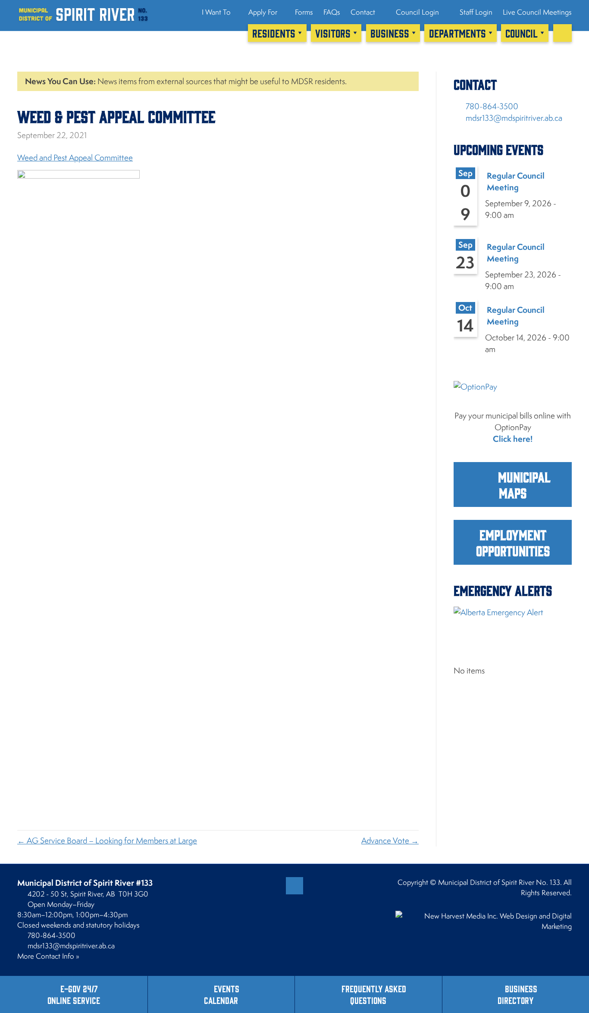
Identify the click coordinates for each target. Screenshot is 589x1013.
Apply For (262, 12)
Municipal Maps (523, 484)
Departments (457, 32)
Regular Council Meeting (516, 181)
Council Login (416, 12)
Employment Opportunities (513, 542)
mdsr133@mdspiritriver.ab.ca (514, 118)
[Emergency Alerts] (513, 627)
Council (521, 32)
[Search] (562, 33)
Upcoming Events (498, 149)
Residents (273, 32)
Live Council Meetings (537, 12)
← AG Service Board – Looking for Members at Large (107, 840)
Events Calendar (221, 994)
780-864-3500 (492, 106)
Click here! (513, 438)
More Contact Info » (48, 956)
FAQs (331, 12)
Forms (304, 12)
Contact (363, 12)
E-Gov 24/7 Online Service (73, 994)
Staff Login (475, 12)
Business (389, 32)
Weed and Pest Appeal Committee (75, 157)
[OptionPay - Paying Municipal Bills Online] (513, 394)
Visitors (333, 32)
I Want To (216, 12)
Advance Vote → (390, 840)
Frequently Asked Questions (373, 994)
